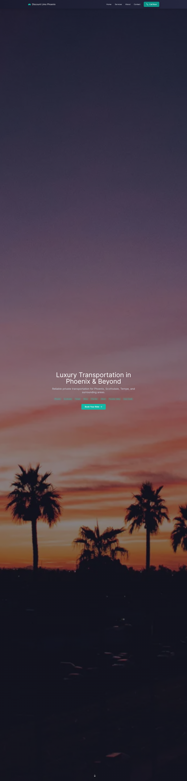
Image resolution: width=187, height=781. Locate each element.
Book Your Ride (92, 407)
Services (118, 4)
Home (108, 4)
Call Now (153, 4)
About (127, 4)
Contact (137, 4)
